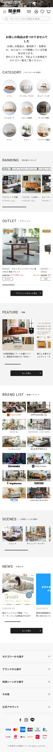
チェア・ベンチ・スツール (23, 168)
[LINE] (32, 720)
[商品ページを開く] (11, 184)
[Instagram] (26, 720)
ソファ (6, 168)
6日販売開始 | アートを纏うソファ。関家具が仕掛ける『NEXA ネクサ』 (17, 356)
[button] (26, 19)
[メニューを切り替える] (4, 12)
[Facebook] (20, 720)
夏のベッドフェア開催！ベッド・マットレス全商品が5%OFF (16, 614)
